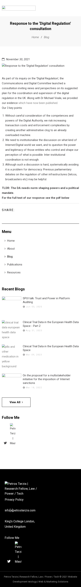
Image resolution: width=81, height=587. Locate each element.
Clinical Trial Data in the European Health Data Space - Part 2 (51, 324)
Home (35, 37)
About (11, 248)
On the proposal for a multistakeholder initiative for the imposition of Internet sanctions (47, 379)
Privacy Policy (14, 499)
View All (15, 402)
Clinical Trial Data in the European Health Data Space (51, 348)
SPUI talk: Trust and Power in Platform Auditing (46, 300)
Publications (14, 264)
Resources (14, 272)
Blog (46, 37)
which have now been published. (38, 103)
